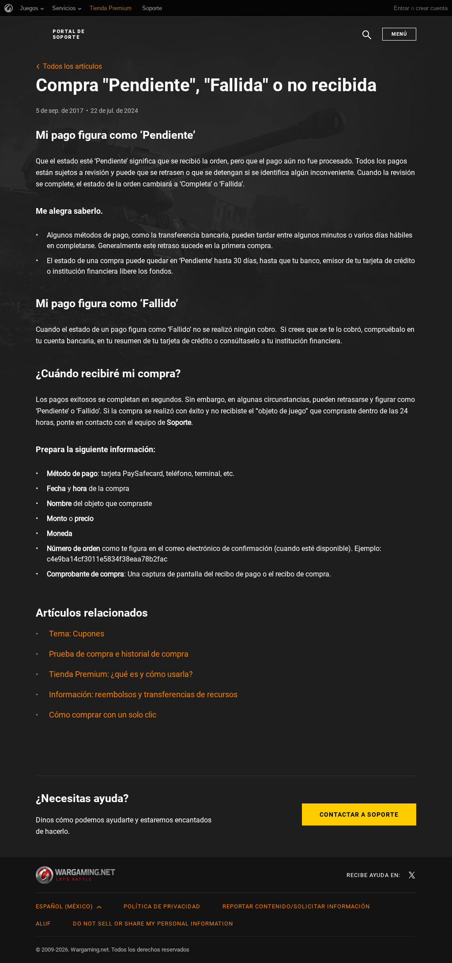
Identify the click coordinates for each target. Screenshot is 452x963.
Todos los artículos (72, 66)
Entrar (401, 8)
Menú (399, 34)
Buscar (366, 39)
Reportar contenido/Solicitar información (296, 906)
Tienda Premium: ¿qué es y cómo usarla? (121, 674)
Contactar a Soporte (359, 814)
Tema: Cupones (76, 633)
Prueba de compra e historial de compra (118, 653)
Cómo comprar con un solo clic (102, 714)
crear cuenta (432, 8)
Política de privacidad (162, 906)
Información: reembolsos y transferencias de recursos (143, 694)
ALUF (43, 923)
